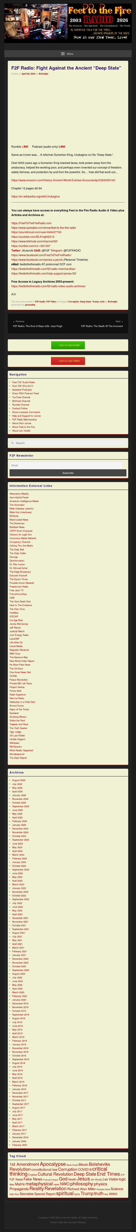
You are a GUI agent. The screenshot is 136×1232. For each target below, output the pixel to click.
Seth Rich (14, 1194)
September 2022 (20, 899)
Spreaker (14, 713)
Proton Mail (15, 690)
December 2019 (20, 1003)
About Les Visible (21, 430)
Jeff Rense (15, 627)
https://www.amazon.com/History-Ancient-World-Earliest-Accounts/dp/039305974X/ (63, 180)
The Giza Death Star (20, 601)
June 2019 (17, 1025)
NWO (65, 1183)
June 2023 (17, 873)
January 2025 (19, 824)
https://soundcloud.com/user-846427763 (36, 232)
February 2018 (19, 1085)
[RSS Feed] (125, 1209)
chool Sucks (17, 705)
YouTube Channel (21, 397)
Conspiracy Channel (20, 541)
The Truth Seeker (18, 728)
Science (117, 1188)
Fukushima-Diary (18, 594)
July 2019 (17, 1022)
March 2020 (18, 992)
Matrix (20, 1183)
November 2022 (20, 891)
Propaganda (19, 1188)
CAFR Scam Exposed (21, 530)
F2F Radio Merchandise (24, 419)
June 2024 (17, 843)
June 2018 (17, 1070)
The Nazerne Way (19, 657)
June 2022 (17, 906)
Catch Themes (78, 1222)
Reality (36, 1188)
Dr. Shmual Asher (19, 568)
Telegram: (56, 250)
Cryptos (32, 1174)
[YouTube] (117, 1209)
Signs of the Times (19, 709)
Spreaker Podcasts (22, 389)
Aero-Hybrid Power (19, 497)
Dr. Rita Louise (17, 564)
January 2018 (19, 1089)
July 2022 (17, 903)
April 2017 (17, 1122)
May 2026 (17, 787)
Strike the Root (17, 720)
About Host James (21, 423)
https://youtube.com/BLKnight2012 (32, 237)
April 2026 (17, 791)
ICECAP (14, 616)
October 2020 (19, 966)
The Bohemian (17, 523)
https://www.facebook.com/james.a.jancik (37, 260)
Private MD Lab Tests (21, 683)
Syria (77, 1194)
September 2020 (20, 970)
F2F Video (51, 301)
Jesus (83, 1178)
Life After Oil (16, 642)
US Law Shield (17, 735)
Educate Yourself (18, 575)
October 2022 (19, 895)
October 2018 (19, 1055)
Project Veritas (17, 687)
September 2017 (20, 1104)
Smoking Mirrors (18, 716)
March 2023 (18, 884)
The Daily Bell (17, 549)
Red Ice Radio (17, 698)
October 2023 (19, 865)
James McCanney (19, 623)
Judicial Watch (17, 631)
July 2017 (17, 1111)
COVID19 (85, 1169)
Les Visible (110, 1179)
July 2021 (17, 936)
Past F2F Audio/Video (23, 382)
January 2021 (19, 955)
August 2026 (18, 780)
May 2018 (17, 1074)
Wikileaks (14, 742)
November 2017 (20, 1096)
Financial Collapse (50, 1179)
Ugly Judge (15, 731)
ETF (123, 1174)
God (63, 1178)
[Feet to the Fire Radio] (68, 42)
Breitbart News (17, 527)
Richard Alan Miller (81, 1188)
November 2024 (20, 832)
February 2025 (19, 821)
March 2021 (18, 947)
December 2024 (20, 828)
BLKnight (43, 73)
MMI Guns (15, 653)
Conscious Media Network (23, 538)
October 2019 (19, 1010)
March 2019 (18, 1037)
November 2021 (20, 921)
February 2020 (19, 996)
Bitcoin (83, 1164)
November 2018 (20, 1051)
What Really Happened (21, 750)
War (106, 1194)
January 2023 (19, 888)
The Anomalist (17, 504)
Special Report (44, 1193)
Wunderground (17, 754)
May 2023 (17, 877)
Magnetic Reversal (19, 649)
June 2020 (17, 981)
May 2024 (17, 847)
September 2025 (20, 806)
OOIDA (13, 676)
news (56, 1184)
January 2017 (19, 1133)
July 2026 (17, 784)
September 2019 (20, 1014)
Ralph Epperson (18, 694)
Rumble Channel (20, 404)
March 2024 (18, 854)
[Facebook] (102, 1209)
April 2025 (17, 817)
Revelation (55, 1188)
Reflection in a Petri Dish (22, 702)
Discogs (14, 557)
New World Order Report (22, 661)
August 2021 (18, 932)
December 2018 (20, 1048)
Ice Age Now (16, 620)
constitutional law (44, 1169)
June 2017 (17, 1115)
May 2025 (17, 813)
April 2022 (17, 914)
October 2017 (19, 1100)
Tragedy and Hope (19, 724)
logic (122, 1179)
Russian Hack (103, 1189)
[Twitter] (110, 1209)
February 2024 (19, 858)
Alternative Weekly (19, 493)
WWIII (113, 1194)
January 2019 (19, 1044)
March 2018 (18, 1081)
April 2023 (17, 880)
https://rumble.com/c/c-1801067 (30, 246)
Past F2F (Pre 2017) (22, 386)
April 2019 (17, 1033)
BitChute (14, 516)
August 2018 (18, 1063)
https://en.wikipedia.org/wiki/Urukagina (35, 196)
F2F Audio (40, 301)
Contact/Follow (19, 408)
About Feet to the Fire (23, 427)
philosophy (81, 1183)
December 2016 (20, 1137)
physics (100, 1183)
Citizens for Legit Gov (21, 534)
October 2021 (19, 925)
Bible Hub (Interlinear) (21, 512)
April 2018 (17, 1077)
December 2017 (20, 1092)
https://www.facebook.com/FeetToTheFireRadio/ (41, 255)
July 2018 (17, 1066)
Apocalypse (53, 1163)
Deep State (85, 301)
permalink (30, 304)
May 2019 (17, 1029)
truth (102, 301)
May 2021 (17, 940)
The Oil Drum (16, 668)
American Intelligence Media (24, 501)
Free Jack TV (17, 590)
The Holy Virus (17, 609)
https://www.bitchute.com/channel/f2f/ (34, 241)
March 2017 (18, 1126)
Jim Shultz (96, 1179)
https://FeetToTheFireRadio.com (31, 223)
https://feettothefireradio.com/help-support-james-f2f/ (43, 273)
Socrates (27, 1193)
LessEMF (14, 638)
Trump (95, 301)
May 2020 (17, 984)
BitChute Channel (21, 401)
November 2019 (20, 1007)
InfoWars (14, 612)
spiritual (64, 1192)
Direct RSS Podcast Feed (25, 393)
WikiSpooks (16, 746)
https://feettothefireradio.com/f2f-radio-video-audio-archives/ (48, 286)
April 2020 (17, 988)
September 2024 (20, 839)
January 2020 (19, 999)
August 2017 (18, 1107)
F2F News (16, 1179)
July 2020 (17, 977)
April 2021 (17, 944)
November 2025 (20, 798)
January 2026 (19, 795)
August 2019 (18, 1018)
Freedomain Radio (19, 586)
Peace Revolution (19, 679)
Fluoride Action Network (22, 582)
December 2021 (20, 918)
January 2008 (19, 1141)
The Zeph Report (18, 757)
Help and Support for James (26, 415)
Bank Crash (72, 1164)
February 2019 (19, 1040)
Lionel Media (16, 646)
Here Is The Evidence (21, 605)
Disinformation (17, 560)
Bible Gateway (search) (21, 508)
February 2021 (19, 951)
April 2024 (17, 851)
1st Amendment (24, 1164)
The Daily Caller (18, 553)
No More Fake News (20, 664)
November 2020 (20, 962)
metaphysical (39, 1183)
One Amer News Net (20, 672)
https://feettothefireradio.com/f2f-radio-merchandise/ (43, 269)
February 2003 (19, 1145)
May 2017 (17, 1118)
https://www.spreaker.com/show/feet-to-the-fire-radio (43, 228)
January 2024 (19, 862)
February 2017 (19, 1129)
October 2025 (19, 802)
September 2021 (20, 929)
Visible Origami (17, 739)
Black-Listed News (19, 519)
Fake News (33, 1178)
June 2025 (17, 810)
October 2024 (19, 836)
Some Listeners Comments (26, 412)
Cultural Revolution (55, 1174)
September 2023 (20, 869)
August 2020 (18, 973)
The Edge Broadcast (20, 571)
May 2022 (17, 910)
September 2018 (20, 1059)
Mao (12, 1184)
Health (72, 1179)
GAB (12, 597)
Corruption (73, 301)
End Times (108, 1173)
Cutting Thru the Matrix (21, 545)
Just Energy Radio (19, 635)
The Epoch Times (19, 579)
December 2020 (20, 958)
